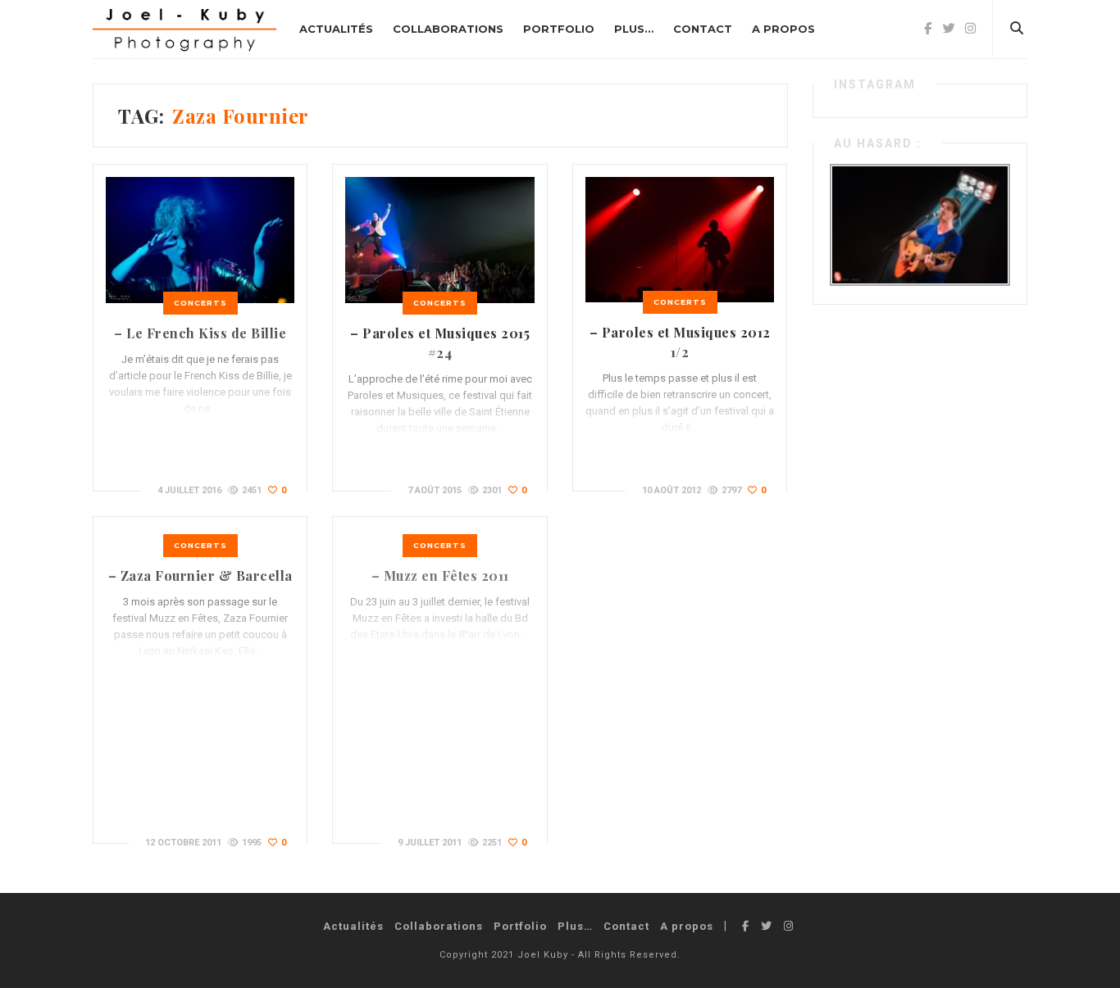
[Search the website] (1016, 28)
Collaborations (448, 28)
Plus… (633, 28)
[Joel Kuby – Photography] (184, 28)
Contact (702, 28)
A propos (783, 28)
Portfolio (558, 28)
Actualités (336, 28)
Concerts (200, 302)
